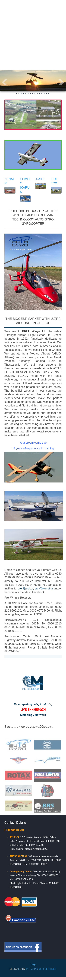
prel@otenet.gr (43, 588)
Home (33, 964)
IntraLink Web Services (41, 969)
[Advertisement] (33, 35)
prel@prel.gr (25, 588)
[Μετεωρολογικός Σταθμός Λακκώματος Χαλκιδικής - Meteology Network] (33, 683)
